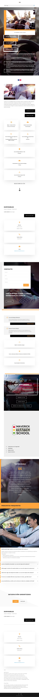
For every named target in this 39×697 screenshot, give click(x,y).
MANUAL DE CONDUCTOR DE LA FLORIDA (21, 405)
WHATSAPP (9, 301)
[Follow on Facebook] (18, 80)
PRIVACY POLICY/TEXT (11, 49)
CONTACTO (7, 46)
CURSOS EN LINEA (30, 115)
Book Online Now (30, 215)
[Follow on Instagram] (20, 80)
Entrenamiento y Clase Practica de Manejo (19, 163)
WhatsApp (23, 601)
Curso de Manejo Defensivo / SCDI (19, 151)
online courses (10, 42)
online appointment (11, 36)
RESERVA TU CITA (30, 110)
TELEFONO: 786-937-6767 (11, 39)
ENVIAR (26, 285)
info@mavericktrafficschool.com (19, 250)
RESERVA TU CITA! (21, 397)
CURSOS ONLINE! (21, 401)
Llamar (15, 601)
